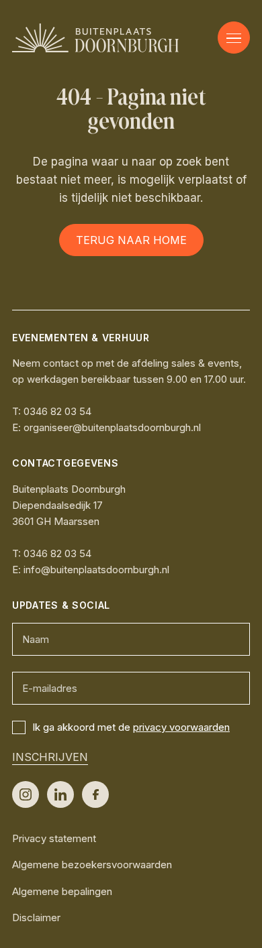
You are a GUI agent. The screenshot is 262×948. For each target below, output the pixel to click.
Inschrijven (50, 757)
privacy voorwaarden (181, 727)
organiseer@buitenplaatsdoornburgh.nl (112, 427)
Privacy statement (54, 838)
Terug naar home (131, 240)
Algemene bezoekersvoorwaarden (92, 864)
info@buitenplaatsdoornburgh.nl (96, 569)
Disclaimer (36, 917)
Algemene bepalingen (62, 891)
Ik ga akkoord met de (131, 727)
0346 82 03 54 (57, 411)
